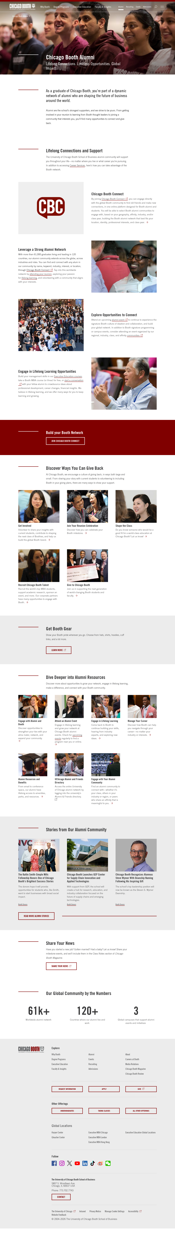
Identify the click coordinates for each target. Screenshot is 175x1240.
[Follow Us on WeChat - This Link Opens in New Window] (108, 1163)
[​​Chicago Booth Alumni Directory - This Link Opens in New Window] (57, 799)
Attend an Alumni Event (66, 721)
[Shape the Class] (136, 506)
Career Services (77, 165)
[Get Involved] (38, 506)
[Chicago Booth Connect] (51, 208)
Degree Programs (61, 6)
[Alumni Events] (57, 744)
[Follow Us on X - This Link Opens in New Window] (69, 1163)
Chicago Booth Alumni (20, 16)
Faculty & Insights (103, 6)
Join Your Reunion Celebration (82, 525)
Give (139, 1089)
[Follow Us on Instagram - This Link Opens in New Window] (61, 1163)
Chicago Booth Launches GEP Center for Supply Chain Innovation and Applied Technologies (86, 878)
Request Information (67, 1089)
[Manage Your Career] (142, 706)
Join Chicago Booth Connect (65, 441)
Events (138, 7)
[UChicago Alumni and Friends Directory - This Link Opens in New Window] (69, 764)
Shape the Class (124, 525)
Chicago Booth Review (134, 1073)
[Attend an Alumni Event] (69, 706)
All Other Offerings (141, 1111)
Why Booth (45, 6)
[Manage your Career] (151, 735)
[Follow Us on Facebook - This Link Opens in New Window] (54, 1163)
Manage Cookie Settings (114, 1211)
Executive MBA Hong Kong (99, 1142)
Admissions (147, 7)
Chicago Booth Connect (107, 194)
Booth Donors (22, 904)
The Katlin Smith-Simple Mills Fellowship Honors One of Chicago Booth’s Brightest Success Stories (36, 878)
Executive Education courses (68, 376)
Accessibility (133, 1211)
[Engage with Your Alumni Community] (105, 764)
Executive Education (82, 6)
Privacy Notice (95, 1211)
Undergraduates (67, 1111)
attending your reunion (41, 274)
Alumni (120, 7)
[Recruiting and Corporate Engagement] (28, 602)
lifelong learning (29, 277)
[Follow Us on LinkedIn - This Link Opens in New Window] (85, 1163)
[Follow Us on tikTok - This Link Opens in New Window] (92, 1163)
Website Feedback (59, 1214)
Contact (61, 1197)
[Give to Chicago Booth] (87, 565)
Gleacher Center (58, 1137)
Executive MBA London (98, 1137)
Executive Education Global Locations (140, 1132)
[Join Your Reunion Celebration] (87, 506)
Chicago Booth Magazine (135, 1068)
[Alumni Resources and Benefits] (32, 764)
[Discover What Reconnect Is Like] (87, 533)
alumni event (118, 319)
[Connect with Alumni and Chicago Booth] (20, 741)
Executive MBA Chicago (98, 1132)
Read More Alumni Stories (36, 916)
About (127, 1054)
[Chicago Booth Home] (22, 6)
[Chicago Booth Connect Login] (148, 222)
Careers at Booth (132, 1059)
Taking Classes (104, 1111)
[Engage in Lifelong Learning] (105, 706)
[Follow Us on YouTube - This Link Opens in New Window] (77, 1163)
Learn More (57, 650)
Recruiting (129, 7)
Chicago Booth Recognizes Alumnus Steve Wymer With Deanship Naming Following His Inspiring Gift (134, 878)
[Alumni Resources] (43, 797)
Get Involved (24, 525)
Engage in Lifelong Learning (104, 721)
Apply (104, 1089)
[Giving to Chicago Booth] (78, 596)
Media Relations (132, 1064)
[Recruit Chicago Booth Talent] (38, 565)
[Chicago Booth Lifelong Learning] (101, 738)
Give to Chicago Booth (78, 585)
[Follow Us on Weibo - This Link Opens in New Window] (100, 1163)
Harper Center (57, 1132)
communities (133, 335)
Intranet (82, 1211)
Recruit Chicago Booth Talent (33, 585)
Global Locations (62, 1126)
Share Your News (60, 966)
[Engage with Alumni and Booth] (32, 706)
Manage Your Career (137, 721)
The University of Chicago (62, 1211)
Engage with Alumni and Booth (29, 722)
